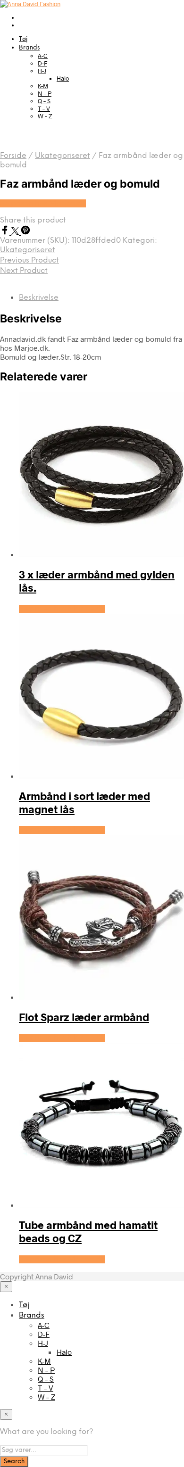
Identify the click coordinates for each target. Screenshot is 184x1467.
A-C (43, 55)
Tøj (23, 39)
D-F (42, 63)
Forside (13, 156)
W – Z (45, 116)
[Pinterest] (25, 231)
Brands (29, 48)
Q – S (44, 101)
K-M (43, 86)
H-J (42, 70)
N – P (44, 93)
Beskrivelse (39, 298)
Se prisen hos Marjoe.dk (43, 203)
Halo (63, 78)
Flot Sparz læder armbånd (84, 1016)
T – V (44, 108)
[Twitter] (16, 231)
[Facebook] (5, 231)
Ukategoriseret (62, 156)
